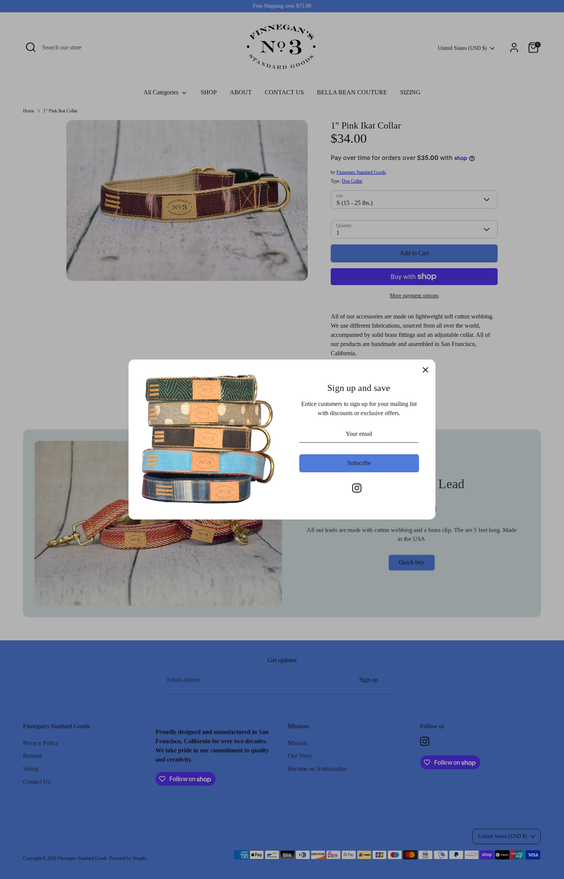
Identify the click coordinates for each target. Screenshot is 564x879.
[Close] (425, 369)
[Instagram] (356, 488)
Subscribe (359, 463)
